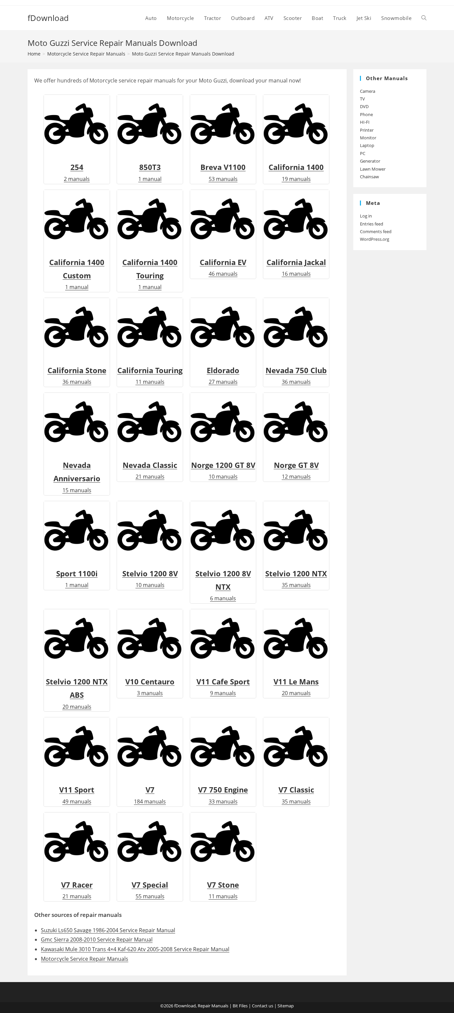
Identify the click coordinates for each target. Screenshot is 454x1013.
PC (362, 153)
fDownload (48, 17)
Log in (366, 216)
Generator (370, 161)
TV (362, 99)
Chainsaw (369, 177)
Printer (367, 130)
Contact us (262, 1006)
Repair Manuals (213, 1006)
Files (243, 1006)
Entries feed (371, 224)
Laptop (367, 145)
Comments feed (376, 231)
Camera (367, 91)
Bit (235, 1006)
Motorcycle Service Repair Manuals (84, 958)
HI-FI (365, 122)
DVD (364, 106)
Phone (366, 114)
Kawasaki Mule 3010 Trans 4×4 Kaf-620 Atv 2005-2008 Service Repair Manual (135, 949)
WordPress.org (374, 239)
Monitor (368, 138)
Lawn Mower (373, 169)
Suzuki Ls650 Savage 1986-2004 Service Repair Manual (108, 930)
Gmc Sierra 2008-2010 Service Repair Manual (97, 939)
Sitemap (286, 1006)
